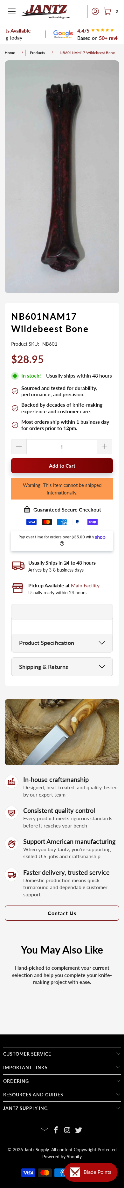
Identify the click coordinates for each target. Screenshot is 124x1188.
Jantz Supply (36, 1149)
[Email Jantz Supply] (45, 1130)
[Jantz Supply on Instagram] (67, 1130)
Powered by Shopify (62, 1156)
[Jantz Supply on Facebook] (56, 1130)
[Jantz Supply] (45, 11)
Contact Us (62, 913)
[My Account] (93, 11)
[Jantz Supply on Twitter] (79, 1130)
